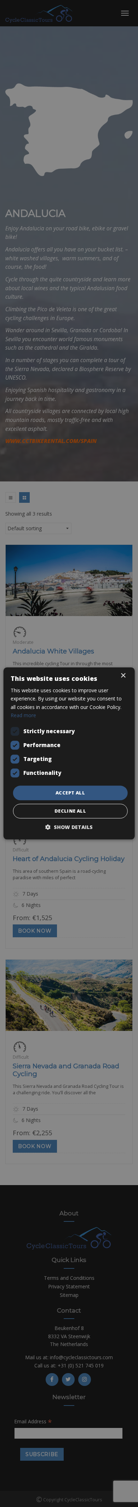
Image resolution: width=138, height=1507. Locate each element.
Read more (23, 715)
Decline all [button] (70, 811)
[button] (69, 827)
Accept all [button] (70, 792)
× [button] (123, 675)
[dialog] (69, 753)
